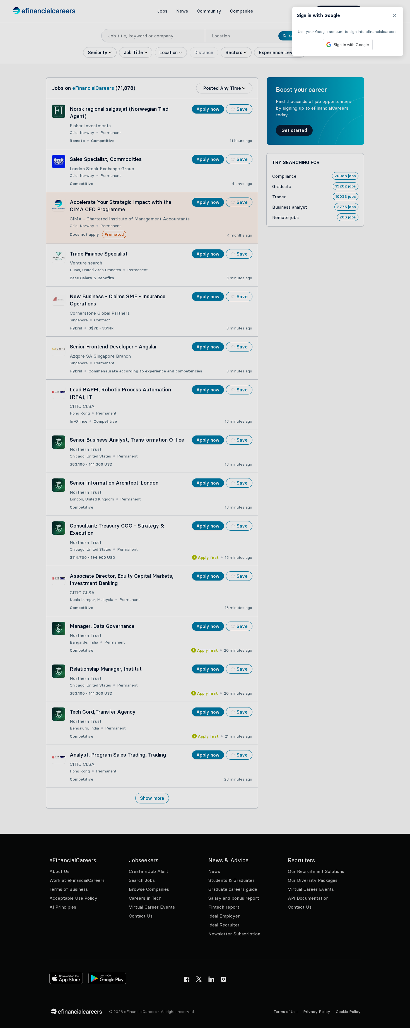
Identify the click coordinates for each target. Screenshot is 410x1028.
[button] (205, 514)
